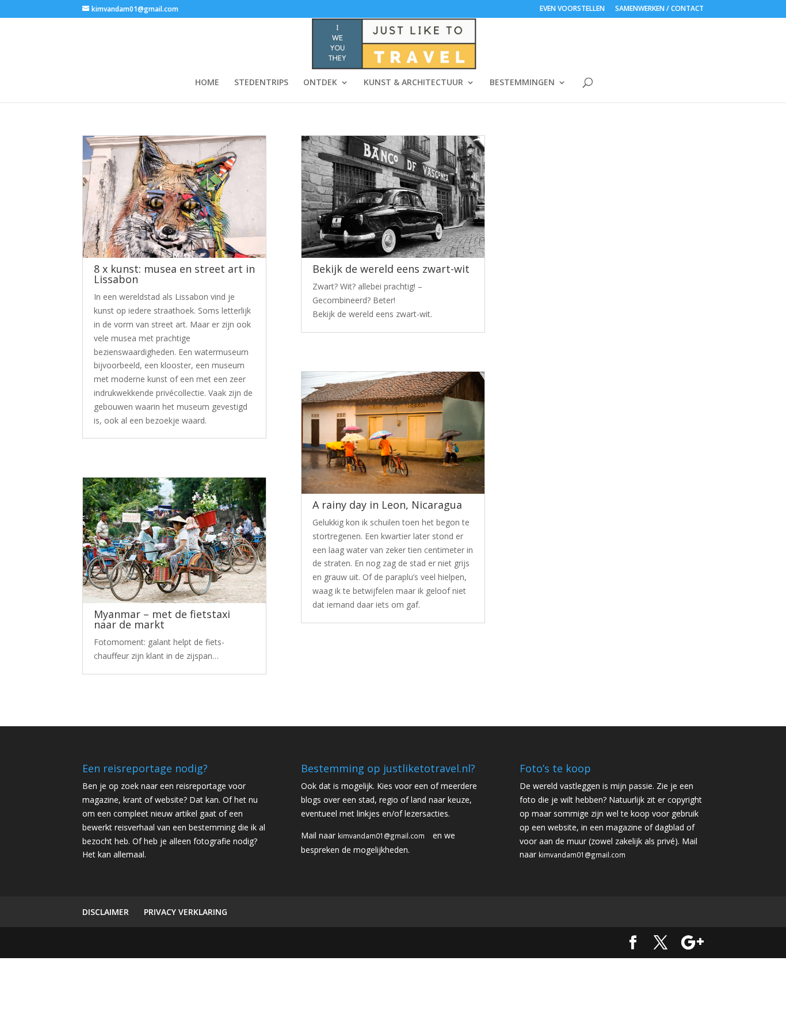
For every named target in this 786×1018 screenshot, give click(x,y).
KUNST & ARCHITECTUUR (413, 82)
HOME (207, 82)
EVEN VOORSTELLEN (572, 9)
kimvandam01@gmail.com (381, 835)
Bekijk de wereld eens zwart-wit (391, 269)
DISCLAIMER (105, 911)
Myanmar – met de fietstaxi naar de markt (162, 619)
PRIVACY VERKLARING (185, 911)
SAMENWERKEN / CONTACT (659, 9)
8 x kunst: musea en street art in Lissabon (174, 274)
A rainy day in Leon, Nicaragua (387, 505)
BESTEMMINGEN (522, 82)
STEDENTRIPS (261, 82)
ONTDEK (320, 82)
